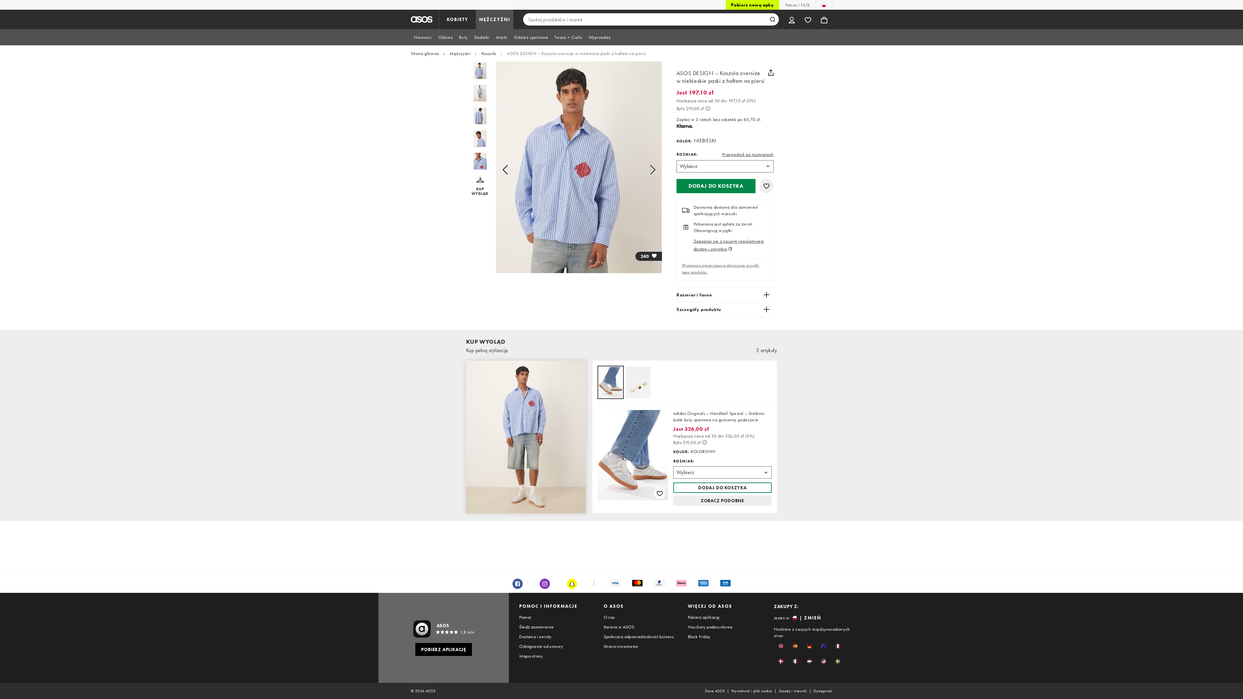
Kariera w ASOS (619, 627)
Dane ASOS (715, 690)
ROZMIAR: (687, 154)
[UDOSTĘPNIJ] (771, 72)
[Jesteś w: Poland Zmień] (824, 5)
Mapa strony (531, 656)
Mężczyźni (460, 53)
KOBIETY (457, 19)
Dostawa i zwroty (535, 636)
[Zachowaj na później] (766, 186)
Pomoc (525, 617)
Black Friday (699, 636)
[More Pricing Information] (708, 108)
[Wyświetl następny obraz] (645, 170)
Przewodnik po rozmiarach (747, 154)
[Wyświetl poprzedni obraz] (512, 170)
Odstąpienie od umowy (541, 646)
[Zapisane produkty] (808, 19)
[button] (480, 186)
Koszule (488, 53)
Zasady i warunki (793, 690)
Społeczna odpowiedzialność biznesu (639, 636)
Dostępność (822, 690)
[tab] (423, 37)
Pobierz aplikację (704, 617)
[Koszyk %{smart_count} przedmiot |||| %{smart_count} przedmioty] (824, 19)
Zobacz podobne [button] (722, 501)
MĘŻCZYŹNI (494, 19)
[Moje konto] (792, 19)
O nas (609, 617)
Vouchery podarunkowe (710, 627)
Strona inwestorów (621, 646)
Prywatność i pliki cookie (752, 690)
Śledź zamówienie (536, 627)
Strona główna (425, 53)
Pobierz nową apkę (752, 5)
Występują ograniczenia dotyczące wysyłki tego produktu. (720, 268)
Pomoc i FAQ (797, 5)
